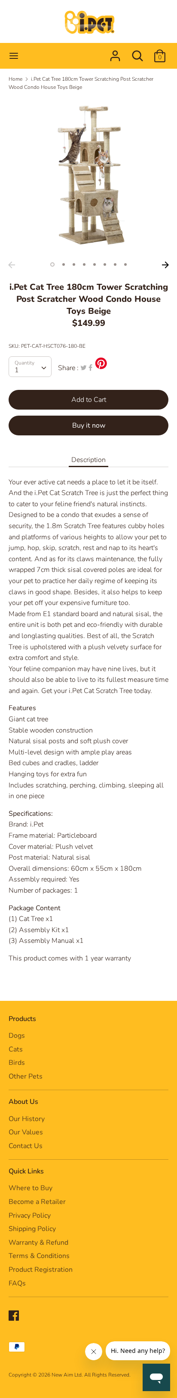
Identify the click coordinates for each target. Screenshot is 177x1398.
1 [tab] (52, 264)
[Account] (115, 52)
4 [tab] (84, 264)
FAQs (17, 1283)
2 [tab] (63, 264)
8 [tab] (125, 264)
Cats (16, 1049)
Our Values (26, 1132)
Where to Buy (30, 1188)
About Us (23, 1101)
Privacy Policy (30, 1215)
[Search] (137, 52)
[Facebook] (15, 1316)
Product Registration (41, 1269)
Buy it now (88, 425)
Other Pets (26, 1076)
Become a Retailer (37, 1202)
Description (88, 460)
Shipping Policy (32, 1229)
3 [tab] (74, 264)
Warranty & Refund (38, 1242)
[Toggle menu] (14, 56)
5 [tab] (94, 264)
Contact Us (26, 1146)
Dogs (17, 1035)
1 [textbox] (17, 370)
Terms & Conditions (39, 1256)
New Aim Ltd (67, 1374)
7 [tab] (115, 264)
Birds (17, 1062)
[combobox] (30, 366)
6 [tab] (105, 264)
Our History (27, 1119)
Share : (68, 368)
